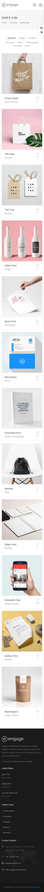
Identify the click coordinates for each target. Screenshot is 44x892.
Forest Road (11, 98)
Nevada (9, 488)
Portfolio (13, 22)
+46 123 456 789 (12, 856)
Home (4, 22)
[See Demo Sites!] (41, 27)
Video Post (10, 544)
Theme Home (8, 811)
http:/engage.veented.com (15, 869)
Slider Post (11, 265)
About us (6, 827)
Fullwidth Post (13, 600)
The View (10, 154)
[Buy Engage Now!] (41, 32)
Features (6, 822)
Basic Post (10, 321)
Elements (7, 832)
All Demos (7, 816)
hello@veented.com (13, 863)
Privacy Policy (35, 887)
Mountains (11, 377)
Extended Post (13, 432)
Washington (11, 711)
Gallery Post (11, 655)
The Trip (9, 209)
